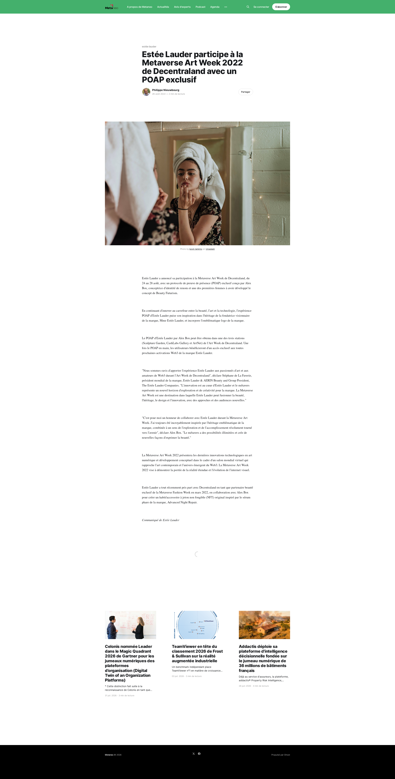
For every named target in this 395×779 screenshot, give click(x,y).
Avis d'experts (182, 6)
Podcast (200, 6)
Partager (245, 92)
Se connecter (261, 6)
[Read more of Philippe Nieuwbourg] (146, 92)
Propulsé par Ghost (280, 755)
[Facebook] (199, 753)
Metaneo (109, 755)
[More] (225, 7)
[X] (193, 753)
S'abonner (281, 6)
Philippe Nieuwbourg (165, 90)
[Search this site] (247, 6)
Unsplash (210, 249)
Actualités (163, 6)
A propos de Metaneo (139, 6)
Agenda (214, 6)
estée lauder (149, 46)
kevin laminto (195, 249)
